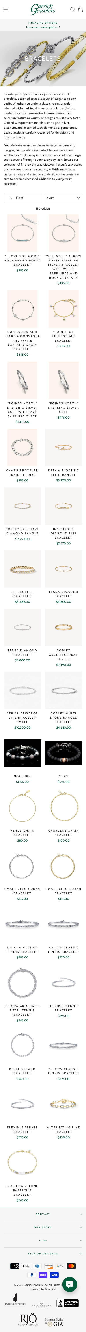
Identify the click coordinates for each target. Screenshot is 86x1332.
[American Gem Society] (41, 1305)
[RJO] (28, 1321)
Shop (43, 1240)
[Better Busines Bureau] (67, 1304)
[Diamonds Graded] (54, 1323)
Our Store (43, 1227)
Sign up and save (43, 1253)
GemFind (50, 1289)
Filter (19, 198)
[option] (43, 25)
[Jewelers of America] (15, 1301)
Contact (43, 1214)
